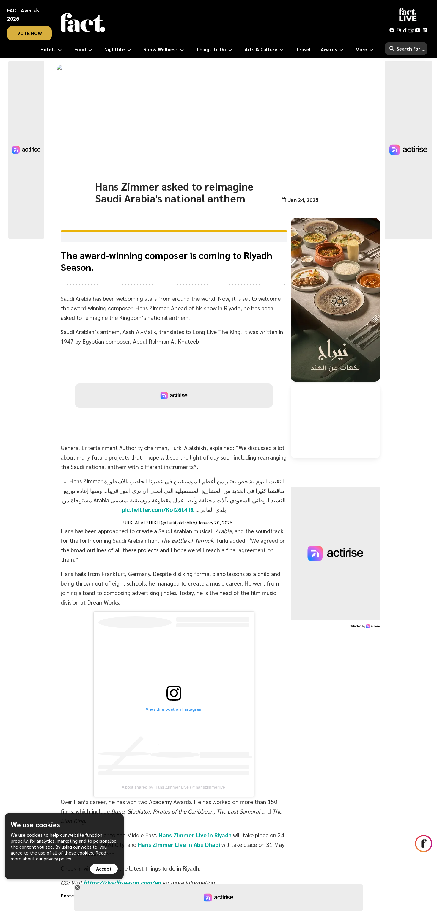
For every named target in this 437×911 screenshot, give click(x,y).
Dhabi (212, 844)
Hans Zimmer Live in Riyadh (195, 835)
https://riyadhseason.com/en (122, 882)
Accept (104, 869)
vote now (29, 33)
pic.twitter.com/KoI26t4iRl (158, 509)
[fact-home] (83, 22)
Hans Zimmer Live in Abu (171, 844)
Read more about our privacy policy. (58, 855)
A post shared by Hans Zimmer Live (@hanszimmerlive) (174, 787)
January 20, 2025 (215, 522)
